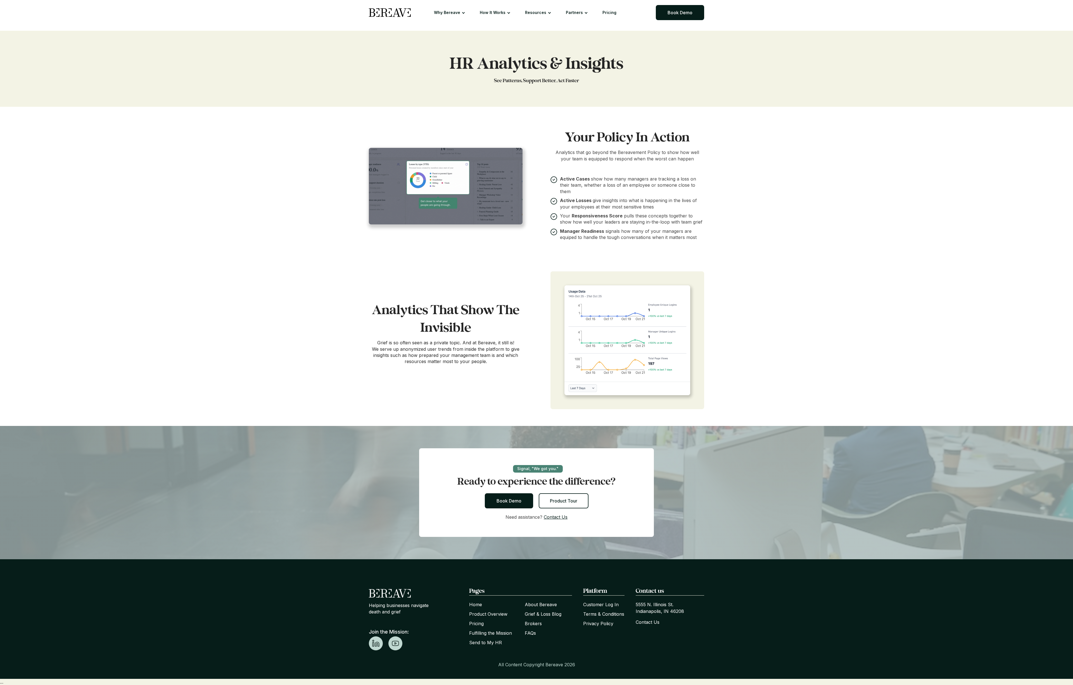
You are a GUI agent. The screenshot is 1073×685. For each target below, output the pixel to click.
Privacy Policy (598, 623)
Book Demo (680, 12)
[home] (390, 13)
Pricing (609, 12)
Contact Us (556, 517)
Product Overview (488, 614)
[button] (452, 13)
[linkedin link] (376, 643)
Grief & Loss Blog (543, 614)
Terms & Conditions (603, 614)
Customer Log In (601, 604)
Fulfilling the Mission (490, 633)
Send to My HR (485, 642)
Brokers (533, 623)
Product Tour (564, 501)
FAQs (530, 633)
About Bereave (541, 604)
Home (475, 604)
